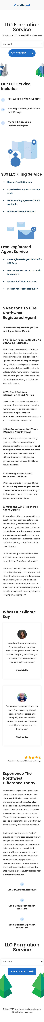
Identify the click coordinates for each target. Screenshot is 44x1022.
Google (38, 761)
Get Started (18, 53)
